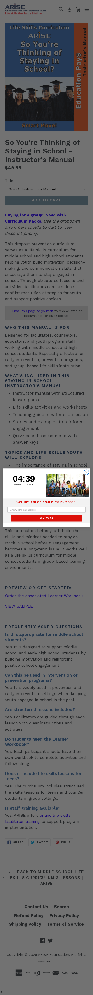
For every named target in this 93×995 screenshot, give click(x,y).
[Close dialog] (86, 472)
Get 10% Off (46, 518)
